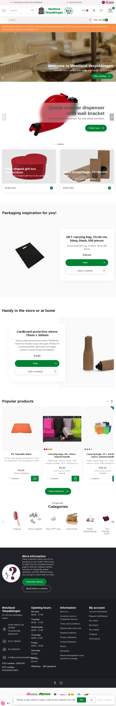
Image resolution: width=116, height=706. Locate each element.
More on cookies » (104, 700)
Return (63, 646)
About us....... (65, 611)
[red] (47, 449)
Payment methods (68, 632)
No (91, 700)
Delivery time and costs (70, 628)
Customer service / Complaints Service (68, 618)
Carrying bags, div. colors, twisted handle (62, 455)
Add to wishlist (85, 270)
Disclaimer (64, 651)
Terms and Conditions (70, 623)
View (85, 262)
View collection (56, 491)
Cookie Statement (68, 642)
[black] (44, 449)
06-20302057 (14, 649)
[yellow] (91, 449)
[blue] (89, 449)
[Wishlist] (101, 10)
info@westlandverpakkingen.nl (22, 657)
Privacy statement (68, 637)
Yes (81, 700)
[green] (51, 449)
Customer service (34, 581)
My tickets (93, 625)
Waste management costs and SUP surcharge (72, 657)
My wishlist (94, 629)
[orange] (49, 449)
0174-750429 (14, 641)
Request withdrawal (98, 616)
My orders (93, 620)
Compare (15, 479)
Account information (98, 611)
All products (94, 638)
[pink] (87, 449)
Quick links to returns (36, 588)
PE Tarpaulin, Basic (21, 454)
